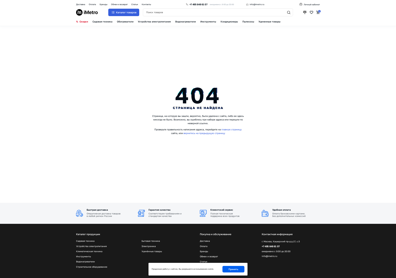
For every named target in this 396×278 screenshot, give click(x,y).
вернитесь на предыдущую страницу (204, 133)
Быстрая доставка (97, 209)
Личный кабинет (312, 4)
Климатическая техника (89, 251)
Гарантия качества (159, 209)
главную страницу (231, 129)
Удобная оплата (281, 209)
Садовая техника (85, 241)
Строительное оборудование (91, 266)
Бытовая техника (151, 241)
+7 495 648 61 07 (198, 4)
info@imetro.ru (257, 4)
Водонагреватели (85, 261)
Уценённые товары (152, 251)
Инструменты (83, 256)
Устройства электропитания (91, 246)
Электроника (149, 246)
